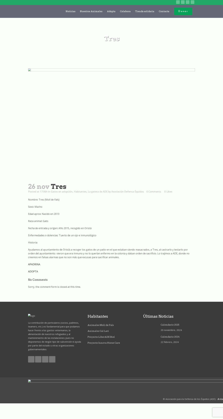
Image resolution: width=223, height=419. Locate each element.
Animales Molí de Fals (101, 325)
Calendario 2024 (170, 336)
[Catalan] (154, 2)
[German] (168, 2)
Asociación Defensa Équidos (127, 191)
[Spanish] (173, 2)
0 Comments (153, 191)
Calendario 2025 (170, 324)
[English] (159, 2)
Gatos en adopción (62, 191)
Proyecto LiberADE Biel (101, 337)
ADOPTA (33, 271)
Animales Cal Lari (98, 331)
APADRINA (34, 264)
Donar (183, 11)
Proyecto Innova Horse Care (104, 343)
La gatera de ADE (98, 191)
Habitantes (80, 191)
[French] (164, 2)
